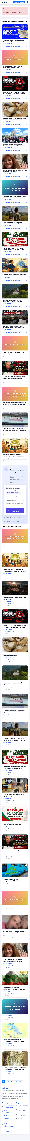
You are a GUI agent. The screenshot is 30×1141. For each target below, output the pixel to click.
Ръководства (6, 1103)
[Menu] (27, 2)
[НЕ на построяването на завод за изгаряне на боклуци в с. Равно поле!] (15, 218)
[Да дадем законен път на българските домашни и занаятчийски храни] (15, 114)
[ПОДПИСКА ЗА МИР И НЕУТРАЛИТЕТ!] (15, 347)
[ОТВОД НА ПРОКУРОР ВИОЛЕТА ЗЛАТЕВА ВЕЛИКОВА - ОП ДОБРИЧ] (15, 166)
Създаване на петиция (16, 510)
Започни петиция (19, 2)
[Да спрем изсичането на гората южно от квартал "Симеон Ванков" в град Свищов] (15, 399)
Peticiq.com (5, 2)
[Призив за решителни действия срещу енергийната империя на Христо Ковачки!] (15, 192)
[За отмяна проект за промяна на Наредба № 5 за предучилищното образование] (15, 451)
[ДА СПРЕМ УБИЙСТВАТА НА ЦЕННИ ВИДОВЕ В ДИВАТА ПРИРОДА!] (15, 62)
